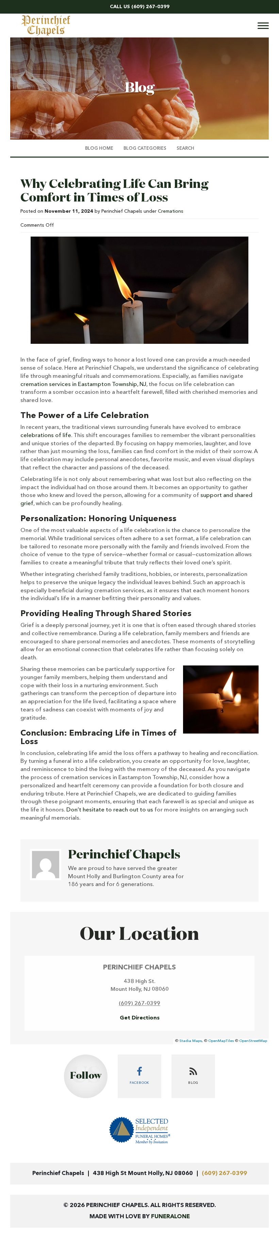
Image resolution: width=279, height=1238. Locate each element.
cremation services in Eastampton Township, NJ (83, 384)
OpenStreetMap (253, 1041)
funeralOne (170, 1217)
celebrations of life (45, 435)
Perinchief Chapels (124, 855)
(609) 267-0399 (150, 6)
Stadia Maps (190, 1041)
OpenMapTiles (221, 1041)
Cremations (170, 211)
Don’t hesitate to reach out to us (109, 810)
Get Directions (140, 1018)
